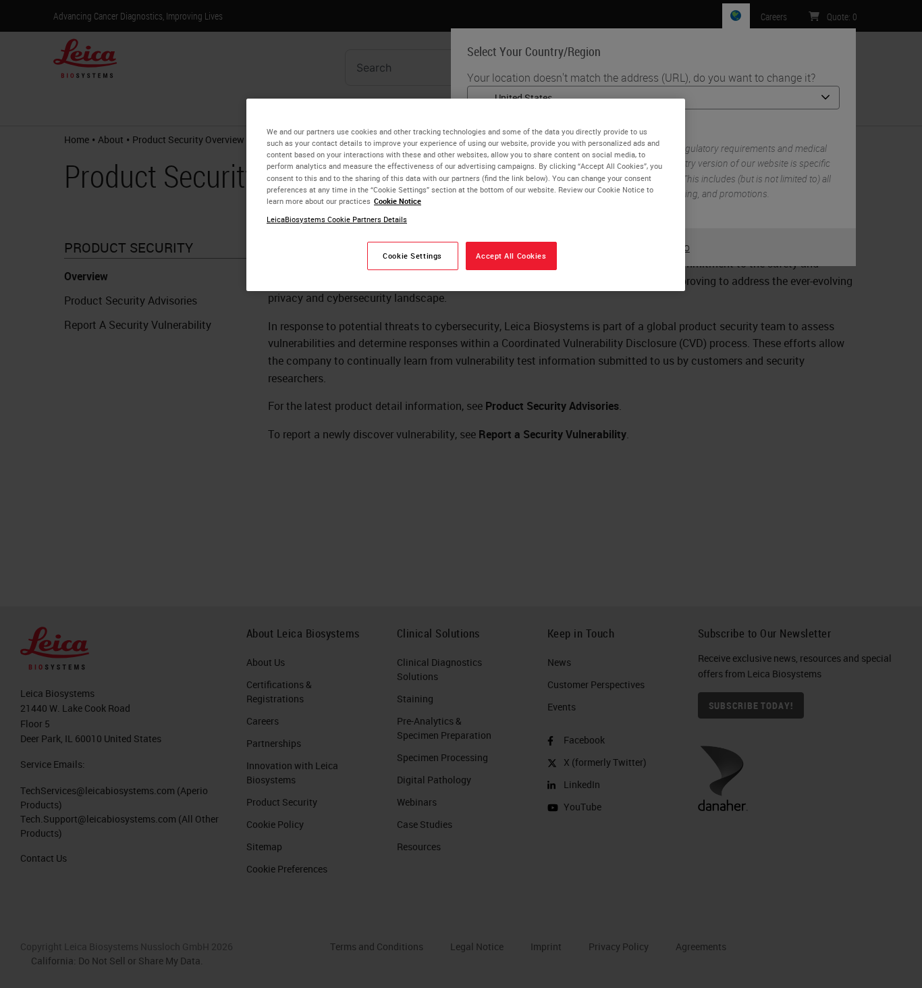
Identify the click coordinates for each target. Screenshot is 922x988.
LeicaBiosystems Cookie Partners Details (337, 219)
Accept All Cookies (511, 256)
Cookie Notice (397, 201)
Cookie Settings (412, 256)
